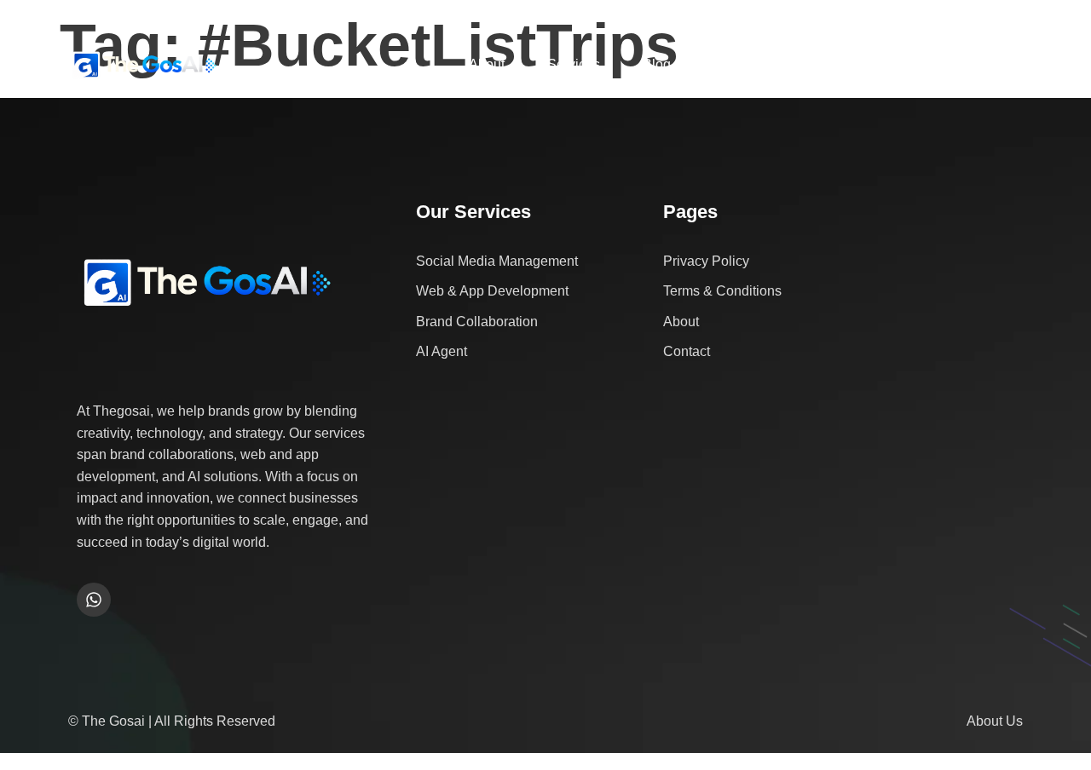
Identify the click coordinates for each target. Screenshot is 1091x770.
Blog (657, 64)
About (487, 64)
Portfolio (738, 64)
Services (573, 64)
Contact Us (968, 64)
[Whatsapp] (94, 600)
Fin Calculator (849, 64)
